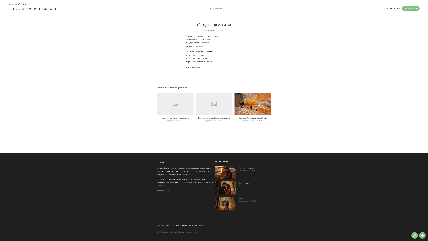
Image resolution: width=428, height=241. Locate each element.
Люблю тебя (244, 183)
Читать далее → (164, 190)
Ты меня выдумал (246, 168)
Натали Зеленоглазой (32, 8)
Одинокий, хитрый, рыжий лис (253, 118)
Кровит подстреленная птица (175, 118)
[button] (422, 235)
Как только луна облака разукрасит (214, 118)
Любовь (242, 198)
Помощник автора (196, 225)
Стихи (169, 225)
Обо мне (160, 225)
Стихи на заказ (180, 225)
